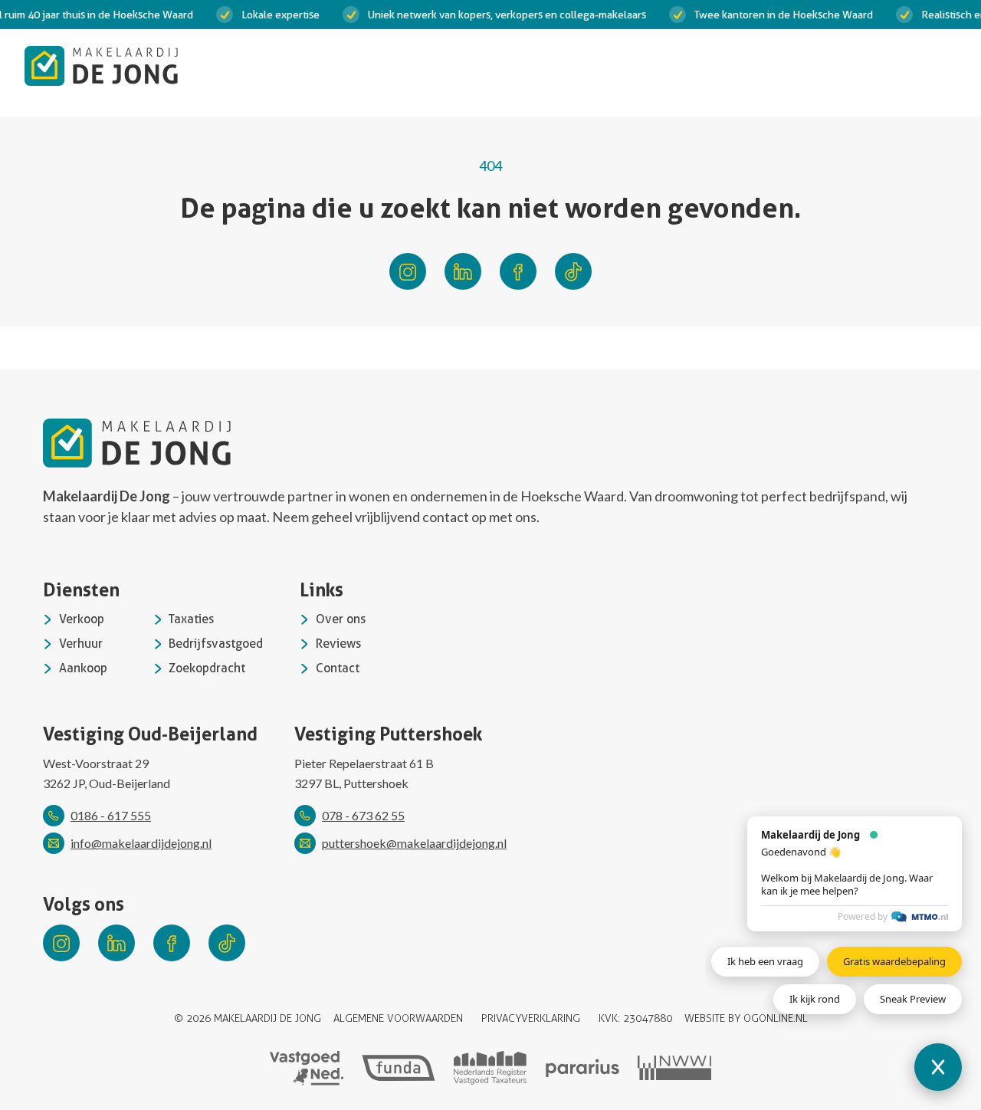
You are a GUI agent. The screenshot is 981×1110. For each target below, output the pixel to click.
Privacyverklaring (530, 1018)
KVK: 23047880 (635, 1018)
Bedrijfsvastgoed (216, 643)
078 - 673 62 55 (363, 815)
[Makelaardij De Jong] (101, 65)
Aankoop (83, 668)
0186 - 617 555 (111, 815)
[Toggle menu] (941, 66)
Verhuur (81, 643)
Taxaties (191, 619)
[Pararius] (582, 1068)
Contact (337, 668)
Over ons (341, 619)
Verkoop (81, 619)
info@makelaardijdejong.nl (141, 843)
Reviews (338, 643)
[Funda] (398, 1068)
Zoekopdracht (207, 668)
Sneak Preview (913, 999)
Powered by (862, 916)
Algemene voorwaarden (398, 1018)
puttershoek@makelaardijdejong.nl (414, 843)
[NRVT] (490, 1068)
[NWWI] (674, 1068)
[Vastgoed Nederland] (306, 1068)
